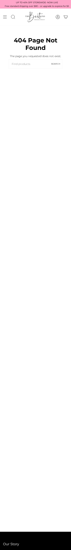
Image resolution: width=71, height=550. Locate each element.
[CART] (65, 17)
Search (55, 64)
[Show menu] (5, 17)
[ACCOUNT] (57, 17)
